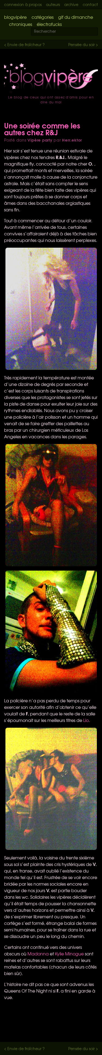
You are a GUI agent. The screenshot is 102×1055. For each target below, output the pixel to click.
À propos (33, 4)
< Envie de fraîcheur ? (24, 44)
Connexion (14, 4)
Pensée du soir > (83, 44)
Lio (86, 720)
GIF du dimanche (75, 17)
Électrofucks (49, 24)
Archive (71, 4)
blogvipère (15, 17)
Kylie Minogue (69, 953)
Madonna (38, 953)
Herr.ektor (72, 140)
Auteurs (53, 4)
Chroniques (20, 24)
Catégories (43, 17)
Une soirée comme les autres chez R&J (42, 129)
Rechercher (97, 31)
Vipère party (39, 140)
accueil (51, 78)
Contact (90, 4)
